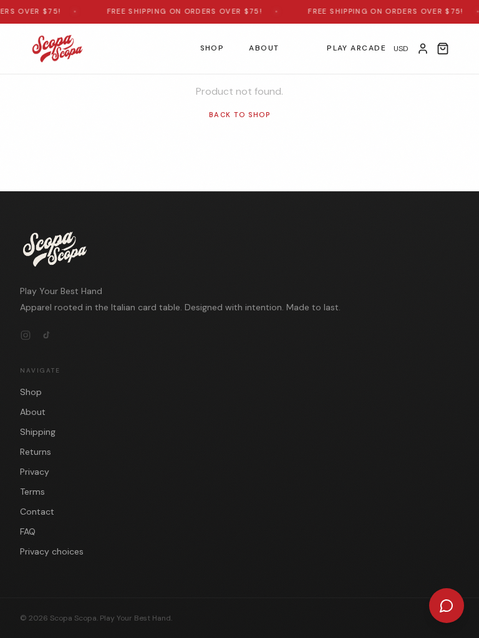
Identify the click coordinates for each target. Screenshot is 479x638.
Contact (37, 511)
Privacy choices (52, 551)
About (264, 48)
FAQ (28, 531)
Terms (32, 491)
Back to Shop (239, 114)
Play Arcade (356, 48)
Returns (35, 451)
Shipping (38, 431)
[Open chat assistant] (446, 605)
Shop (212, 48)
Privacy (34, 471)
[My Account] (423, 48)
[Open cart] (443, 48)
